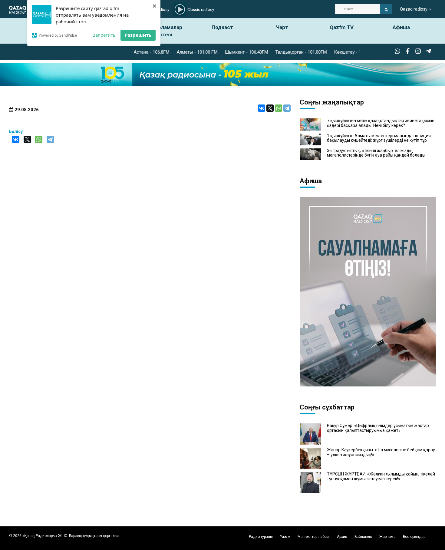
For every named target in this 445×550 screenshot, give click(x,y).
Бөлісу (16, 131)
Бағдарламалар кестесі (162, 31)
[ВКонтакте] (261, 108)
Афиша (401, 27)
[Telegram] (287, 108)
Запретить (104, 35)
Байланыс (363, 537)
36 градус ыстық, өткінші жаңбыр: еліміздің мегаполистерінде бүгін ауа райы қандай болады (376, 152)
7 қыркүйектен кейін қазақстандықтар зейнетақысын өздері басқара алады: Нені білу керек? (380, 123)
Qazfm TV (342, 27)
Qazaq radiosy (413, 9)
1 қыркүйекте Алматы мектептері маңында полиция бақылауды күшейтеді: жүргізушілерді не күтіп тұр (379, 138)
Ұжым (285, 537)
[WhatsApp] (278, 108)
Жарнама (387, 537)
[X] (270, 108)
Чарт (282, 27)
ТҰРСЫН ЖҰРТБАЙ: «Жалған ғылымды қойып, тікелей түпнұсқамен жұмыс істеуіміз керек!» (381, 476)
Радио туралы (261, 537)
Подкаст (222, 27)
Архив (342, 537)
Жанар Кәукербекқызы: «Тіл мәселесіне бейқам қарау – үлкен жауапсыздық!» (381, 452)
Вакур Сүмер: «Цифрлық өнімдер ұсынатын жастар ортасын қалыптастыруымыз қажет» (378, 427)
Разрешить (138, 35)
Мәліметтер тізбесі (314, 537)
